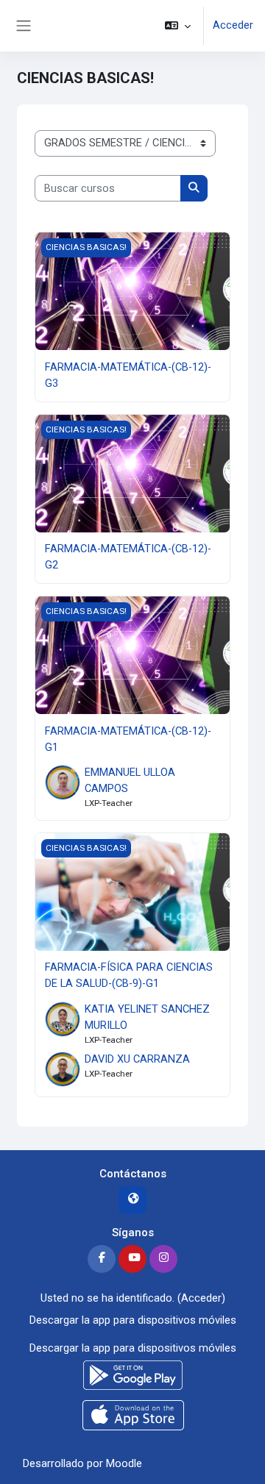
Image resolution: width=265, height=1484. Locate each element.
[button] (177, 25)
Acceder (233, 25)
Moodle (124, 1463)
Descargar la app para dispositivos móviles (132, 1320)
